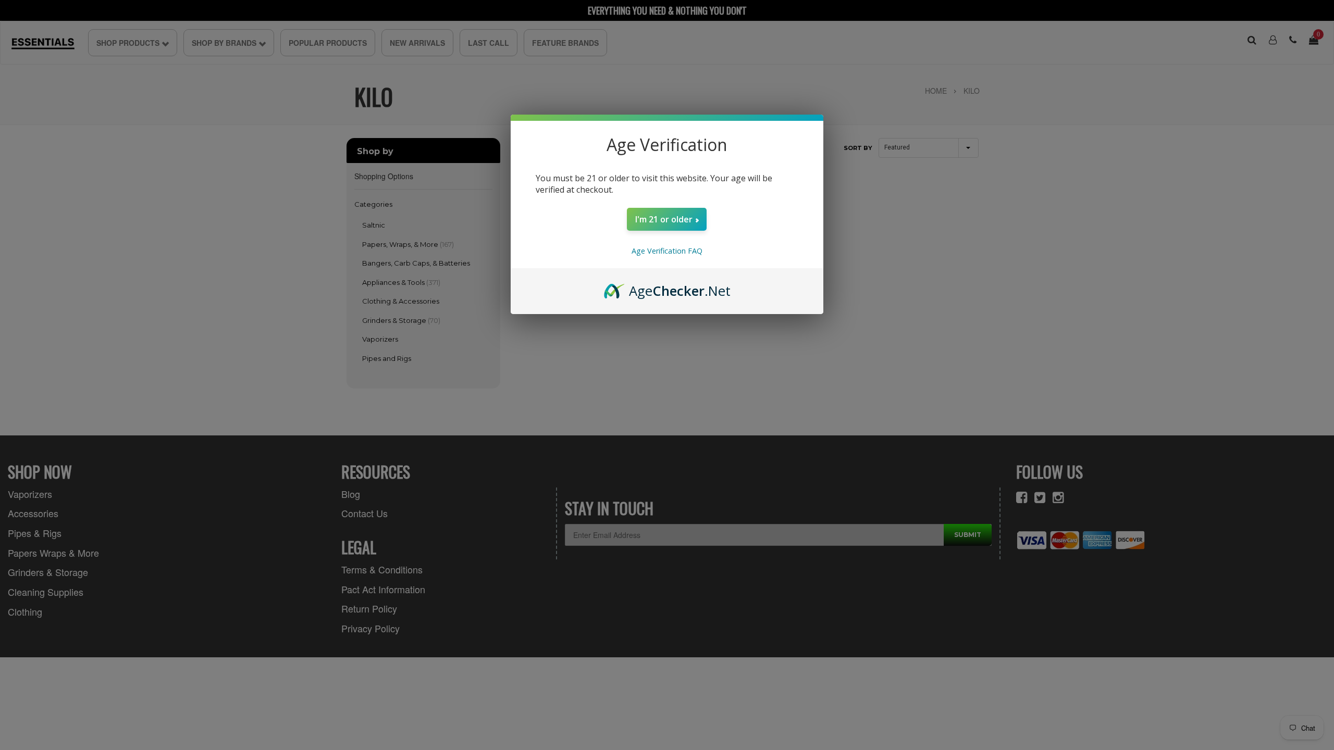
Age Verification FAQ (667, 251)
